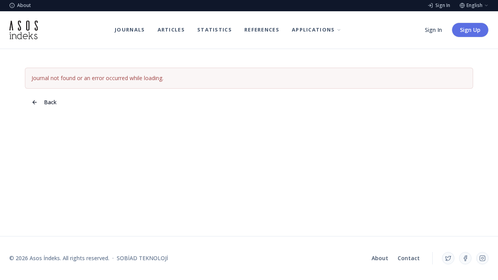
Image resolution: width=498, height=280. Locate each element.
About (380, 258)
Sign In (433, 29)
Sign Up (470, 29)
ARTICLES (171, 29)
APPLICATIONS (313, 29)
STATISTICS (214, 29)
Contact (409, 258)
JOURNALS (130, 29)
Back (50, 102)
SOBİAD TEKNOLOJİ (142, 258)
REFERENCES (261, 29)
